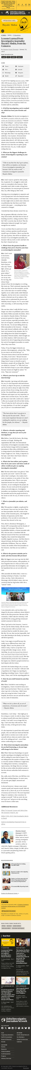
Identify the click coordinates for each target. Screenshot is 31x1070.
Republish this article (9, 911)
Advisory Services (6, 1058)
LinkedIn (19, 69)
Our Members (20, 1037)
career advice (17, 926)
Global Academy (5, 1051)
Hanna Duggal (6, 1002)
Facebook (20, 66)
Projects (3, 1056)
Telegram (20, 72)
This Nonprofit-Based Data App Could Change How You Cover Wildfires (22, 990)
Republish (20, 76)
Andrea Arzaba (21, 965)
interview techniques (18, 928)
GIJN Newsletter (6, 1053)
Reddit (7, 76)
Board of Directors (6, 1039)
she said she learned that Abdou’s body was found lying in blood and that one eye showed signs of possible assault (14, 654)
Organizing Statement (7, 1034)
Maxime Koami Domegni (10, 49)
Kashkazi (15, 539)
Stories (3, 35)
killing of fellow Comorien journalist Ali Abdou (15, 100)
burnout (9, 926)
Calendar (19, 1041)
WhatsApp (7, 72)
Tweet (6, 66)
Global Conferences (22, 1039)
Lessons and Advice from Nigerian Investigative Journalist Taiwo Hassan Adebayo (7, 953)
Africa (3, 926)
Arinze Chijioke (6, 959)
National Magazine (6, 85)
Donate (3, 1041)
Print (6, 69)
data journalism (6, 928)
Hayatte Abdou (12, 83)
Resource (4, 1049)
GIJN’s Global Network (23, 1034)
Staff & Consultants (6, 1037)
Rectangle (26, 1068)
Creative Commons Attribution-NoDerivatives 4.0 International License (15, 906)
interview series (20, 81)
